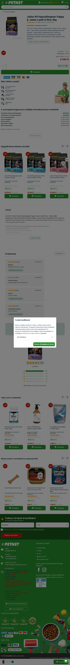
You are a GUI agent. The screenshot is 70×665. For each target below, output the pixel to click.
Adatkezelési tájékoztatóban (31, 333)
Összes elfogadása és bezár (44, 344)
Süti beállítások (21, 337)
